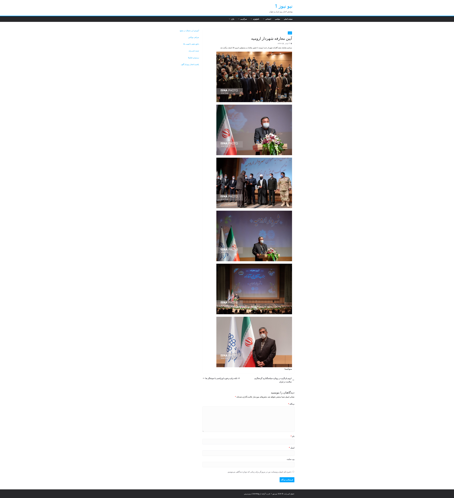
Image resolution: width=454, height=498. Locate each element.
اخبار (290, 33)
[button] (264, 19)
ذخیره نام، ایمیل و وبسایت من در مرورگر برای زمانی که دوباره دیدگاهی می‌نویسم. (259, 471)
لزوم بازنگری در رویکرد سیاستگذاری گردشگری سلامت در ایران (273, 380)
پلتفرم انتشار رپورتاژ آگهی (190, 64)
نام (292, 436)
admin (280, 43)
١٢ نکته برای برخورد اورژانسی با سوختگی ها (222, 378)
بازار (232, 19)
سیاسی (277, 19)
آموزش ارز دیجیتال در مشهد (189, 30)
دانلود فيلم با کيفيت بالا (191, 44)
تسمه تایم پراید (194, 51)
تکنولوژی (256, 19)
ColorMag (255, 494)
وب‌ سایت (290, 459)
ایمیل (291, 447)
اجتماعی (268, 19)
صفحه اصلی (288, 19)
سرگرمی (243, 19)
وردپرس (247, 494)
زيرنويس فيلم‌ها (193, 57)
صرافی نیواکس (193, 37)
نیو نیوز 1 (283, 6)
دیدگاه (291, 404)
